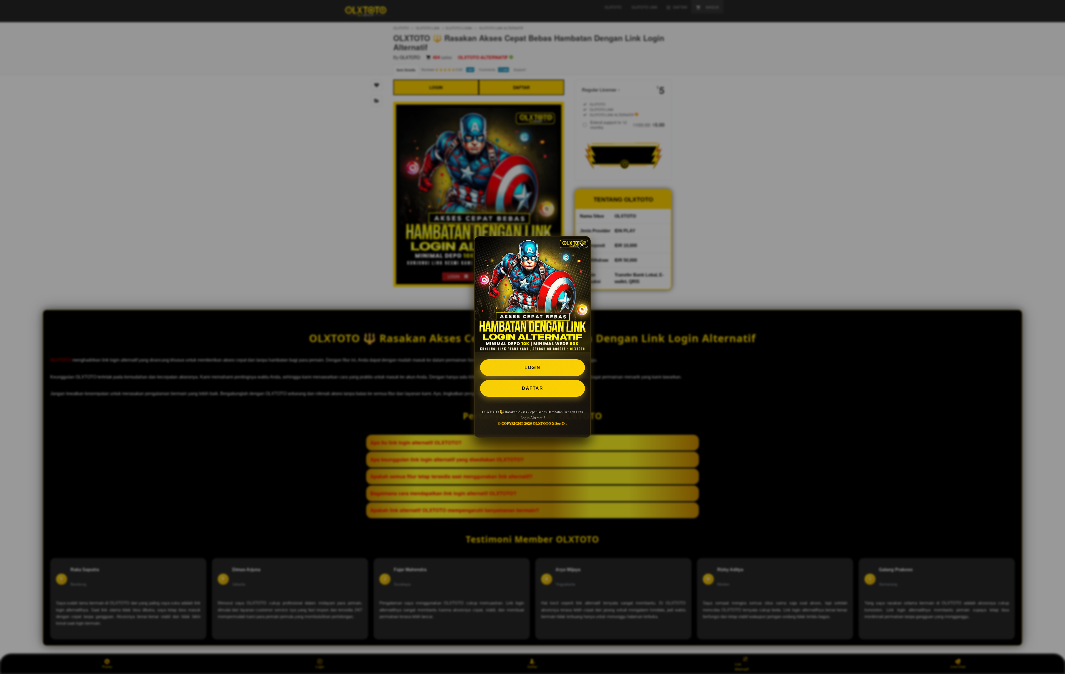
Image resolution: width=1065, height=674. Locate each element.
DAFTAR (532, 388)
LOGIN (532, 367)
